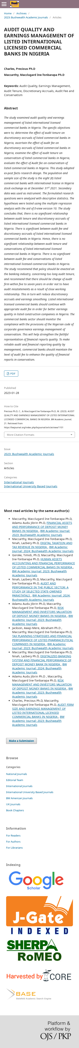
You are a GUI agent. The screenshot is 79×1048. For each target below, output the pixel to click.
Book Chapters (15, 810)
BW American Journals (19, 798)
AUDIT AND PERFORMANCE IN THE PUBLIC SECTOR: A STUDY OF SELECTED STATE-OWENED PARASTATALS (40, 589)
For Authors (13, 841)
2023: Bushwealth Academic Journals (26, 17)
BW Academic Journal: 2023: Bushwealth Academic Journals (41, 533)
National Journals (16, 774)
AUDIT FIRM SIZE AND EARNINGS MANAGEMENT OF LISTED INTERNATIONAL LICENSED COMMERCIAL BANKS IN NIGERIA (43, 711)
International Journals (19, 482)
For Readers (13, 835)
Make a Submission (21, 741)
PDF (12, 373)
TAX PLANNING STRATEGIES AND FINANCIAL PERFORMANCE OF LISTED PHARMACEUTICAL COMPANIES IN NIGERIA (42, 640)
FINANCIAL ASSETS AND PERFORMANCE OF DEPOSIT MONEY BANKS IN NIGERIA (42, 527)
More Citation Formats (20, 435)
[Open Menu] (4, 4)
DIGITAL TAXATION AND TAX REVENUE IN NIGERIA (42, 545)
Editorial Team (14, 780)
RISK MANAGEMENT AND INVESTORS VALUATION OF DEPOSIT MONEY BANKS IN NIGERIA (42, 612)
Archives (21, 13)
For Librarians (14, 847)
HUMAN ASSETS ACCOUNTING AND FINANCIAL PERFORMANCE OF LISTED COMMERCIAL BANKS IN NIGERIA (43, 563)
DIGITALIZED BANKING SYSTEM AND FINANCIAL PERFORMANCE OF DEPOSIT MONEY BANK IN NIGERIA (41, 660)
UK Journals (13, 804)
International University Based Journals (30, 486)
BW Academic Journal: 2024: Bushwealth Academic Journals (43, 549)
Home (8, 13)
